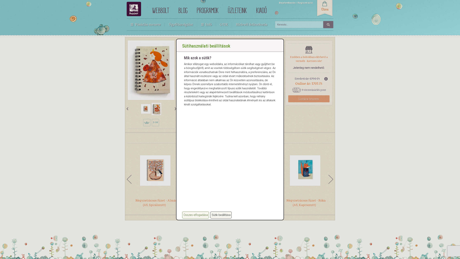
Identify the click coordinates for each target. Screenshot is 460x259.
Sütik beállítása (221, 215)
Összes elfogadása (195, 215)
